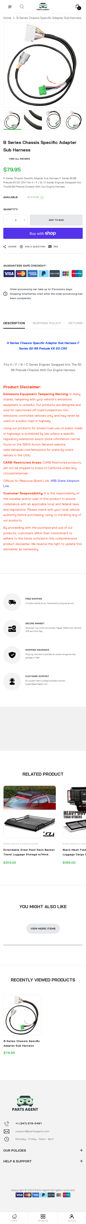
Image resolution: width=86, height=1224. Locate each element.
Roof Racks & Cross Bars (20, 843)
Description (14, 323)
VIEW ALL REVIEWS (19, 158)
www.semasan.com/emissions (24, 450)
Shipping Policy (47, 323)
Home (7, 18)
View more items (43, 928)
